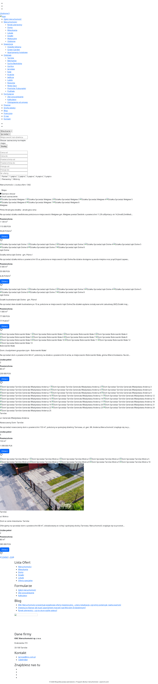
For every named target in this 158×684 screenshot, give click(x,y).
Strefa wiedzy (9, 108)
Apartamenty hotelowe (17, 52)
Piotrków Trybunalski (16, 88)
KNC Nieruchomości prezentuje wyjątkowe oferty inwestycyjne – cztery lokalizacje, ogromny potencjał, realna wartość (69, 605)
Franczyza (8, 113)
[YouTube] (19, 672)
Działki (10, 36)
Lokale (10, 33)
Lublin (10, 80)
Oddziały (7, 55)
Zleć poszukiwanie (15, 96)
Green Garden (13, 49)
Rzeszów (11, 83)
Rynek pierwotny (14, 24)
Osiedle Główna (14, 47)
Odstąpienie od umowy (17, 102)
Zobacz (5, 236)
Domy (10, 27)
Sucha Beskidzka (14, 63)
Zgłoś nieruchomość (13, 19)
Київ (9, 72)
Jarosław (11, 69)
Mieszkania (12, 30)
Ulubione (4, 13)
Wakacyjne (12, 38)
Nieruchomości (10, 22)
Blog (6, 110)
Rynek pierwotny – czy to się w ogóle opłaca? (37, 610)
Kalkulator (11, 99)
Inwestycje (8, 44)
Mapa (4, 190)
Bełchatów (12, 60)
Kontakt (7, 119)
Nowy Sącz (12, 85)
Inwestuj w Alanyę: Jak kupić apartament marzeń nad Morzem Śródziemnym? (52, 607)
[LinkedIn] (5, 9)
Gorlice (10, 66)
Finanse (7, 105)
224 (11, 557)
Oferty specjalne (25, 580)
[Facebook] (5, 3)
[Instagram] (5, 6)
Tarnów (10, 58)
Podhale (11, 91)
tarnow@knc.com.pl (27, 657)
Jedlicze (10, 77)
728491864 (23, 659)
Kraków (10, 74)
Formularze (9, 94)
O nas (6, 116)
